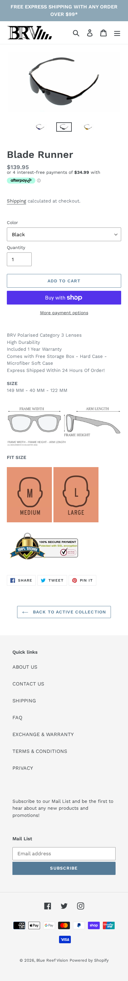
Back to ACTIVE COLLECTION (68, 611)
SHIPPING (24, 701)
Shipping (16, 201)
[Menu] (117, 33)
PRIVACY (22, 768)
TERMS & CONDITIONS (39, 751)
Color (12, 222)
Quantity (16, 247)
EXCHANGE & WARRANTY (43, 734)
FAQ (17, 717)
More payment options (64, 312)
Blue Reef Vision (52, 960)
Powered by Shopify (89, 960)
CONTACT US (28, 684)
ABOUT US (24, 667)
